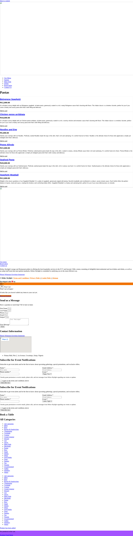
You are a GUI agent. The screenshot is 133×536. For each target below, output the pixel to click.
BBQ (6, 426)
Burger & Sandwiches (11, 429)
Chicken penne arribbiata (12, 114)
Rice (5, 450)
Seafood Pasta (7, 160)
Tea (5, 463)
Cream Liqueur (9, 437)
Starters (6, 461)
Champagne (8, 431)
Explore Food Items (6, 535)
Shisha (6, 454)
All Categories (9, 424)
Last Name (4, 311)
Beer (5, 427)
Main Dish (7, 444)
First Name (4, 308)
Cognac (6, 435)
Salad (6, 452)
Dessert (6, 439)
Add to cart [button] (3, 111)
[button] (66, 284)
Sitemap (55, 278)
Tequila (6, 465)
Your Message (5, 324)
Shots (6, 455)
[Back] (2, 286)
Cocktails (7, 433)
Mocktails (7, 446)
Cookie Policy (46, 278)
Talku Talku (20, 281)
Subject (2, 317)
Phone (2, 313)
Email (2, 315)
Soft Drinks (8, 457)
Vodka (6, 469)
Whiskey (7, 470)
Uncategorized (9, 467)
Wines (6, 472)
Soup (6, 459)
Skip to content (5, 1)
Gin (5, 441)
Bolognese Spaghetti (10, 99)
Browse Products (5, 296)
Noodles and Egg (8, 129)
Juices (6, 442)
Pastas (6, 448)
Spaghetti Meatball (9, 175)
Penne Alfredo (7, 145)
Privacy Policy (35, 278)
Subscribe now (5, 383)
